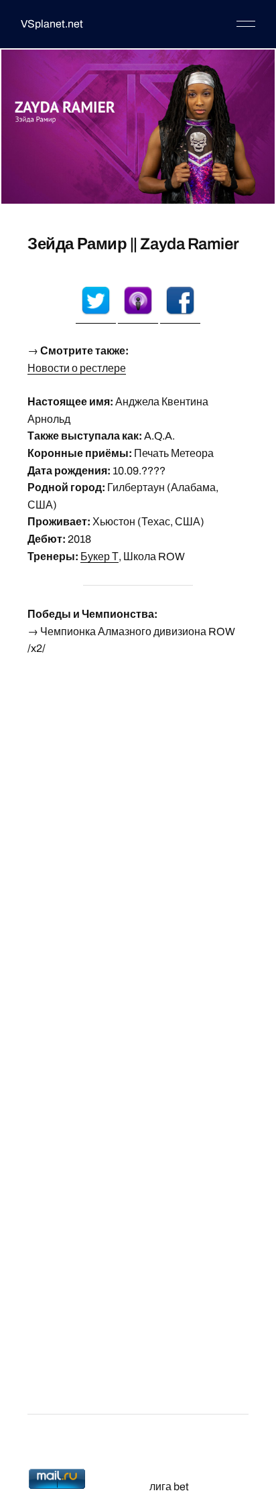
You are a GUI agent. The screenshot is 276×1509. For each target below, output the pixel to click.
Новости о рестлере (76, 368)
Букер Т (99, 556)
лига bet (169, 1486)
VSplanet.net (52, 23)
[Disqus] (138, 836)
